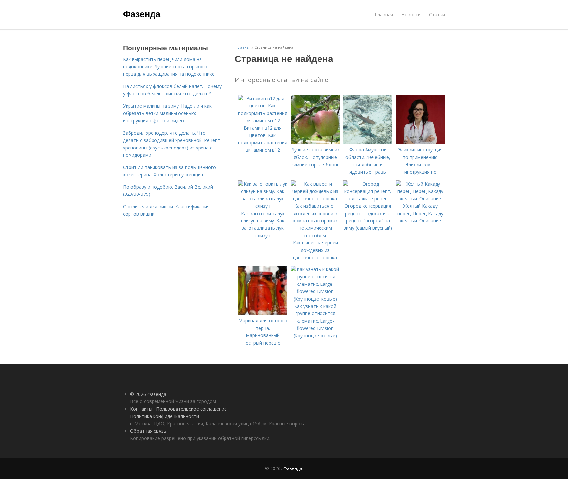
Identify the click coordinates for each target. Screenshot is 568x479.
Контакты (141, 409)
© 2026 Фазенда (148, 394)
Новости (411, 14)
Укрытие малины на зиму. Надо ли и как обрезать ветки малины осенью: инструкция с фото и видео (167, 113)
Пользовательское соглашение (191, 409)
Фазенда (141, 14)
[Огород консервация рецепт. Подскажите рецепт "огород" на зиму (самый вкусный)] (367, 198)
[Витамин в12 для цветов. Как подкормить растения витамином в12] (262, 120)
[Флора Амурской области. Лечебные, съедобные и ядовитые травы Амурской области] (367, 142)
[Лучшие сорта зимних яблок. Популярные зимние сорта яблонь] (315, 142)
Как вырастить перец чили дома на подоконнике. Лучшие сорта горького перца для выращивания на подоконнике (169, 66)
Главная (384, 14)
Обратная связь (148, 431)
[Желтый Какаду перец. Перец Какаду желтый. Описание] (420, 198)
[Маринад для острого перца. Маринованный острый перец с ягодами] (262, 313)
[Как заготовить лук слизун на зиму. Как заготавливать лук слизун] (262, 206)
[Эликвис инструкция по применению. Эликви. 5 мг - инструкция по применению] (420, 142)
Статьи (437, 14)
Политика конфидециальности (164, 416)
